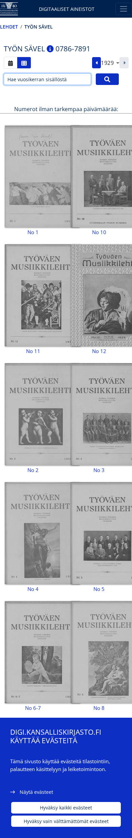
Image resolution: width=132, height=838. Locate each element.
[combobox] (110, 63)
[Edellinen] (96, 63)
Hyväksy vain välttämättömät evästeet (66, 821)
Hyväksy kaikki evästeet (66, 807)
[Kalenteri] (10, 62)
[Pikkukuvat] (24, 62)
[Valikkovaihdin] (123, 9)
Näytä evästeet (36, 792)
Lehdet (9, 26)
